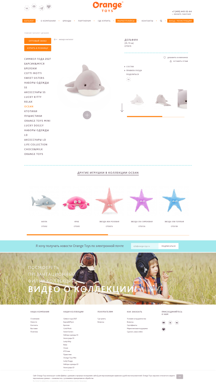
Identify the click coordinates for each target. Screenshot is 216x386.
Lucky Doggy (34, 125)
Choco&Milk (33, 149)
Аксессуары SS (35, 92)
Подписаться (169, 246)
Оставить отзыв (180, 61)
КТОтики (30, 111)
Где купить (104, 21)
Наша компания (39, 312)
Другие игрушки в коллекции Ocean (108, 172)
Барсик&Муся (34, 63)
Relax (28, 101)
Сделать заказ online (135, 332)
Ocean (29, 106)
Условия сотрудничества (136, 319)
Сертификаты (132, 325)
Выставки (34, 328)
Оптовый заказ (37, 41)
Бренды (67, 21)
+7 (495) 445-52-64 (182, 11)
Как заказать (134, 312)
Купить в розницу (37, 48)
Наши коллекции (73, 312)
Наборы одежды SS (70, 335)
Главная (27, 33)
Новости (33, 322)
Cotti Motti (33, 73)
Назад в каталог (66, 39)
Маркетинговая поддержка (137, 328)
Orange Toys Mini (37, 120)
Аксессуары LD (35, 139)
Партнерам (84, 21)
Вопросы (101, 322)
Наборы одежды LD (70, 364)
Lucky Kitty (33, 96)
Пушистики (33, 115)
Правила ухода (134, 70)
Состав (130, 67)
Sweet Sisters (34, 77)
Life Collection (36, 144)
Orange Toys (33, 154)
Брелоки (30, 68)
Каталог (36, 33)
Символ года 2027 (37, 58)
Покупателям (105, 312)
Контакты (147, 21)
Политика (34, 332)
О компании (48, 21)
